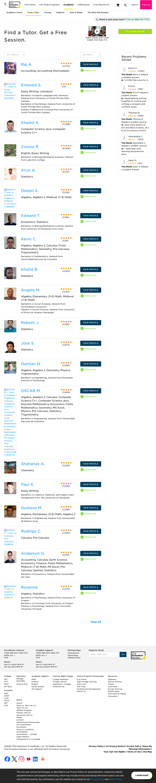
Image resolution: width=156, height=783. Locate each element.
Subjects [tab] (60, 12)
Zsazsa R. (30, 146)
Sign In (134, 5)
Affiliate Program (24, 710)
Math (34, 679)
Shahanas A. (33, 464)
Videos (111, 684)
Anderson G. (33, 553)
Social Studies (38, 686)
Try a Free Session (135, 31)
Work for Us (21, 708)
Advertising (73, 655)
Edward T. (30, 215)
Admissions (84, 5)
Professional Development (89, 689)
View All (95, 622)
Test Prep (81, 686)
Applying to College (62, 684)
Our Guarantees (23, 725)
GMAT (6, 696)
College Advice (59, 682)
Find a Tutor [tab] (33, 12)
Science (35, 682)
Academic (68, 5)
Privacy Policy (97, 779)
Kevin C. (29, 239)
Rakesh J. (30, 322)
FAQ (6, 658)
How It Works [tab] (76, 12)
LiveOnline (112, 686)
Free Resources (101, 5)
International (73, 653)
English (35, 684)
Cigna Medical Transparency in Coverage (28, 738)
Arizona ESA (22, 684)
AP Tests (8, 686)
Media (19, 717)
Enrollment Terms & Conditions (25, 728)
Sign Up (146, 5)
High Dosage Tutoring (87, 682)
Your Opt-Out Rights (114, 752)
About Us (81, 691)
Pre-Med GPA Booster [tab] (98, 12)
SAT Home (30, 5)
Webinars (112, 679)
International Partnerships (28, 722)
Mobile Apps (113, 691)
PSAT (6, 684)
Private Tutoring (115, 689)
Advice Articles (115, 682)
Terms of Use (115, 779)
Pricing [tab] (47, 12)
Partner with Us (23, 713)
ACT (6, 682)
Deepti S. (29, 190)
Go (123, 654)
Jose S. (27, 343)
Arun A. (28, 170)
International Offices (117, 694)
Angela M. (30, 290)
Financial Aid (58, 686)
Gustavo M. (31, 508)
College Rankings (60, 679)
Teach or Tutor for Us (26, 705)
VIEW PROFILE (90, 64)
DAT (6, 703)
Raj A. (26, 64)
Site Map (147, 752)
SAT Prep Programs (49, 5)
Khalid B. (29, 269)
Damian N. (31, 364)
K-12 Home (81, 679)
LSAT (6, 698)
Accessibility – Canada (26, 734)
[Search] (125, 5)
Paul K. (27, 484)
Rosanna (29, 587)
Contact (20, 720)
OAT (6, 705)
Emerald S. (31, 85)
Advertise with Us (24, 715)
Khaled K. (30, 122)
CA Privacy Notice (115, 746)
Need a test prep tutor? (124, 19)
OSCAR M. (31, 391)
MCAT (6, 701)
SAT (5, 679)
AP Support (37, 689)
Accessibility (22, 732)
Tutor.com (81, 684)
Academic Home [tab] (14, 12)
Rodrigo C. (31, 531)
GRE (6, 693)
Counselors (113, 696)
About (19, 703)
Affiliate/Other (74, 658)
